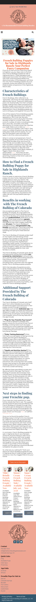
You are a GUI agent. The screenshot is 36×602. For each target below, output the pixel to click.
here (22, 412)
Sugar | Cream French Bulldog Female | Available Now (28, 480)
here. (13, 153)
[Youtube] (21, 541)
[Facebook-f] (14, 541)
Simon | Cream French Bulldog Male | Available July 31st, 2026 (17, 481)
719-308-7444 (7, 413)
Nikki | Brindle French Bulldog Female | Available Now (7, 480)
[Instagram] (18, 541)
